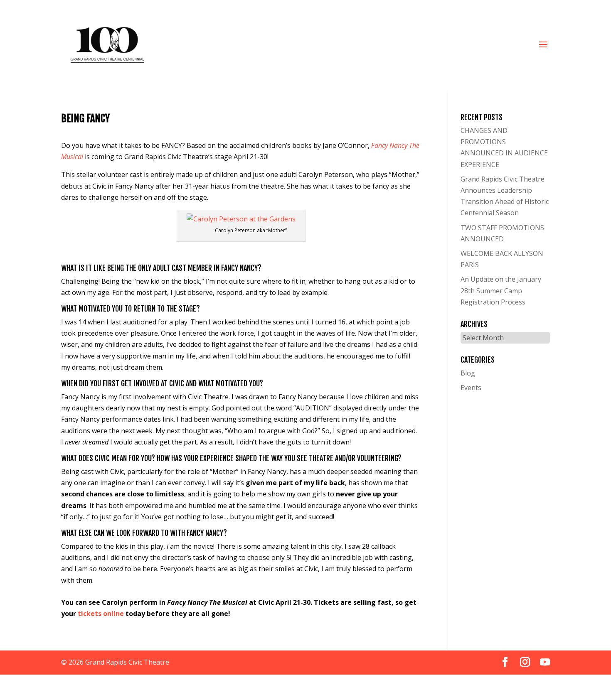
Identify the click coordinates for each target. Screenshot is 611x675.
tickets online (101, 613)
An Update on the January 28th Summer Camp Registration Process (501, 290)
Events (471, 387)
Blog (468, 373)
